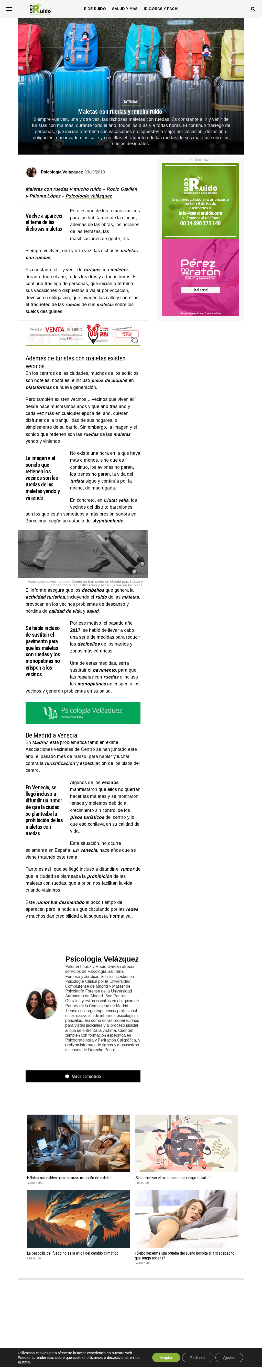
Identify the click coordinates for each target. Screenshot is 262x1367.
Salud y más (125, 9)
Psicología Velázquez (62, 172)
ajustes (24, 1362)
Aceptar (166, 1358)
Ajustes (229, 1358)
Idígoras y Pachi (161, 9)
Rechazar (198, 1358)
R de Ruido (95, 9)
